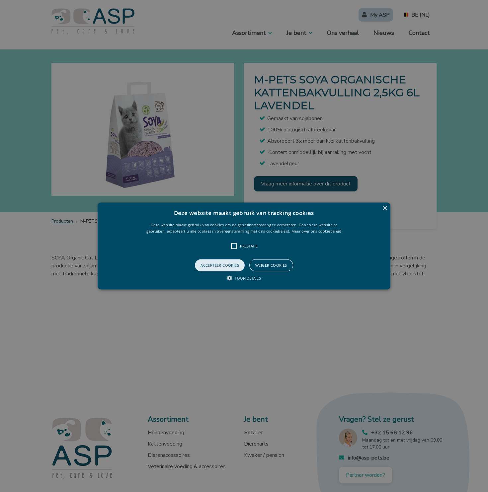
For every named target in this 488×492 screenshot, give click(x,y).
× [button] (384, 208)
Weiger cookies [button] (271, 265)
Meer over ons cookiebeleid (316, 231)
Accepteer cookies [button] (220, 265)
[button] (244, 246)
